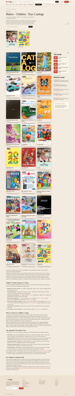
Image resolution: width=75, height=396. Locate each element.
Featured (24, 4)
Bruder (30, 298)
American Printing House (32, 302)
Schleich (20, 298)
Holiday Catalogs (41, 383)
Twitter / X (56, 382)
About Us (23, 380)
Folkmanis (31, 299)
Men (10, 4)
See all (68, 52)
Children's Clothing (37, 309)
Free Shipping (57, 4)
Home (17, 4)
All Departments (30, 4)
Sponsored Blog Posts (26, 383)
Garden (62, 4)
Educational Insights (44, 368)
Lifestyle (20, 4)
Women (7, 4)
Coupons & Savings (42, 380)
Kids (13, 4)
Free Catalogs (38, 4)
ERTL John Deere (41, 298)
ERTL (31, 368)
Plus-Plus (38, 368)
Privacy (68, 394)
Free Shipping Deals (42, 382)
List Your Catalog (25, 382)
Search (57, 1)
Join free (66, 1)
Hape (24, 368)
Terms (65, 394)
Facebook (56, 380)
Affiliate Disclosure (25, 386)
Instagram (56, 383)
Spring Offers (66, 4)
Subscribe (21, 388)
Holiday (53, 4)
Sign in (62, 1)
